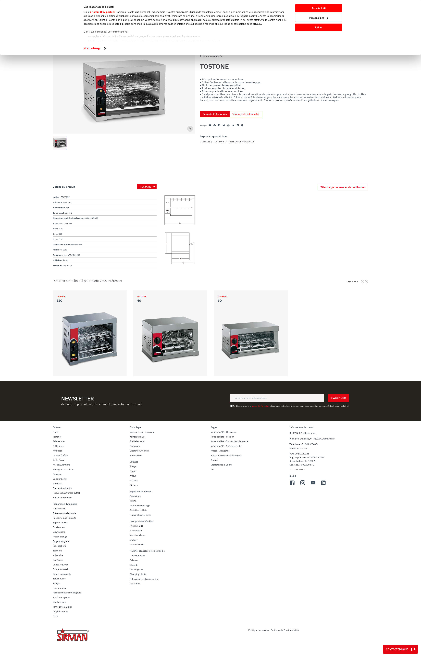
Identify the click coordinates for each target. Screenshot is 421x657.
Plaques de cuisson (62, 497)
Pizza (55, 616)
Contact (214, 460)
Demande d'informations (215, 114)
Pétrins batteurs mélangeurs (67, 592)
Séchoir (133, 539)
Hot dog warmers (61, 464)
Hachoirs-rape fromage (64, 517)
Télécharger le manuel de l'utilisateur (343, 187)
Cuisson (205, 141)
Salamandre (58, 441)
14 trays (134, 485)
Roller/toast (59, 460)
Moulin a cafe (59, 602)
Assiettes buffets (138, 510)
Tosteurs (218, 141)
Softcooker (58, 446)
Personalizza (316, 17)
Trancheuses (59, 508)
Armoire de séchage (140, 505)
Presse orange (60, 536)
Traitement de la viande (64, 513)
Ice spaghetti (59, 545)
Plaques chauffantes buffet (66, 492)
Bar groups (58, 560)
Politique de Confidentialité (285, 630)
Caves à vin (135, 496)
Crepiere (57, 474)
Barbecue (57, 483)
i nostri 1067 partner (102, 12)
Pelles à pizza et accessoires (144, 578)
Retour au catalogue (213, 56)
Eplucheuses (59, 578)
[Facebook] (292, 484)
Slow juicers (59, 531)
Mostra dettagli (92, 48)
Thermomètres (137, 555)
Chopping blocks (138, 574)
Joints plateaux (137, 436)
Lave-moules (59, 588)
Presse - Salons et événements (226, 455)
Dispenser (135, 446)
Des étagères (136, 569)
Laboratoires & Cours (221, 464)
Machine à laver (137, 535)
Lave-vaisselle (137, 544)
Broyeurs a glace (61, 541)
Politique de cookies (258, 630)
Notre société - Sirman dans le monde (229, 441)
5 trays (133, 471)
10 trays (134, 480)
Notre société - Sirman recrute (225, 446)
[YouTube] (313, 484)
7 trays (133, 475)
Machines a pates (61, 597)
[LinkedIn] (323, 484)
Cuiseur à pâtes (60, 455)
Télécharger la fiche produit (245, 114)
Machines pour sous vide (142, 432)
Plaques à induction (62, 488)
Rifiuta (318, 27)
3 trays (133, 466)
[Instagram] (303, 484)
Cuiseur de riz (60, 478)
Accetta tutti (319, 8)
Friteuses (57, 450)
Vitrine (133, 500)
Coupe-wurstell (61, 569)
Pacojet (56, 583)
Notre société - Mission (222, 436)
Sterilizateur (136, 530)
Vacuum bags (136, 455)
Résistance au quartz (241, 141)
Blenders (57, 550)
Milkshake (58, 555)
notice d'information (261, 406)
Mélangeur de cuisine (63, 469)
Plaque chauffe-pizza (140, 514)
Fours (55, 432)
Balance (134, 560)
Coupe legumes (60, 564)
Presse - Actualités (220, 450)
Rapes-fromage (60, 522)
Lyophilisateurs (60, 611)
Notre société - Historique (223, 432)
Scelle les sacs (137, 441)
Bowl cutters (59, 527)
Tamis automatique (62, 606)
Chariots (134, 564)
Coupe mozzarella (62, 574)
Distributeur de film (139, 450)
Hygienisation (137, 525)
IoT (212, 469)
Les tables (135, 583)
